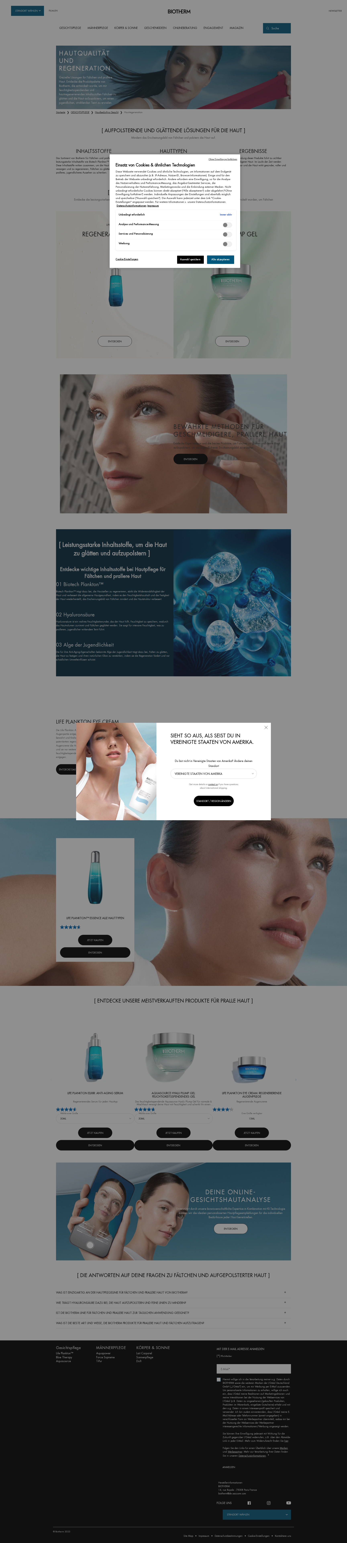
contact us (213, 784)
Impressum (153, 206)
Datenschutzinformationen (131, 206)
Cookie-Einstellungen (127, 259)
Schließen (266, 727)
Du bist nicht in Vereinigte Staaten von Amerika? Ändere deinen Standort (213, 763)
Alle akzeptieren (220, 259)
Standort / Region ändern (213, 801)
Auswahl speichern (190, 259)
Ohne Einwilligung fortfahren (223, 159)
